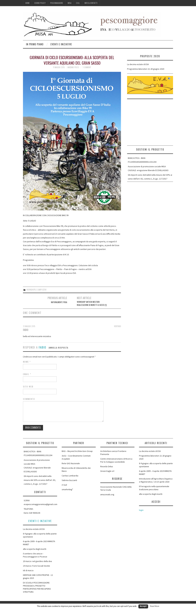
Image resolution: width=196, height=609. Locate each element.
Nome (27, 361)
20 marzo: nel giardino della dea (37, 561)
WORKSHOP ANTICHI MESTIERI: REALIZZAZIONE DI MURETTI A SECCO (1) (92, 303)
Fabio (42, 347)
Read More (154, 606)
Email (27, 374)
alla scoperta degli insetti (34, 549)
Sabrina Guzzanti (69, 480)
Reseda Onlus (106, 466)
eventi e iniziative (61, 44)
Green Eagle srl (107, 471)
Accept (143, 606)
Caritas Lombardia (70, 475)
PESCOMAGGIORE (56, 3)
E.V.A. (78, 3)
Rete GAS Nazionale (71, 463)
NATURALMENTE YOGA (59, 302)
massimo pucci (73, 67)
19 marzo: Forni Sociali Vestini (36, 565)
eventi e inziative (40, 521)
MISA (69, 3)
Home (27, 3)
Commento (29, 398)
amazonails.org (107, 494)
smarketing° (67, 489)
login (141, 510)
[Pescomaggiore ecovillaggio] (92, 24)
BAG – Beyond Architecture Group (77, 451)
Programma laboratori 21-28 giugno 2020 (145, 69)
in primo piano (34, 44)
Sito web (28, 386)
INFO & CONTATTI (91, 3)
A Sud (64, 484)
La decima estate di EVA (138, 64)
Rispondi (117, 326)
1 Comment (87, 67)
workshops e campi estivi (36, 289)
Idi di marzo (28, 570)
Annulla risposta (58, 347)
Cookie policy (39, 3)
